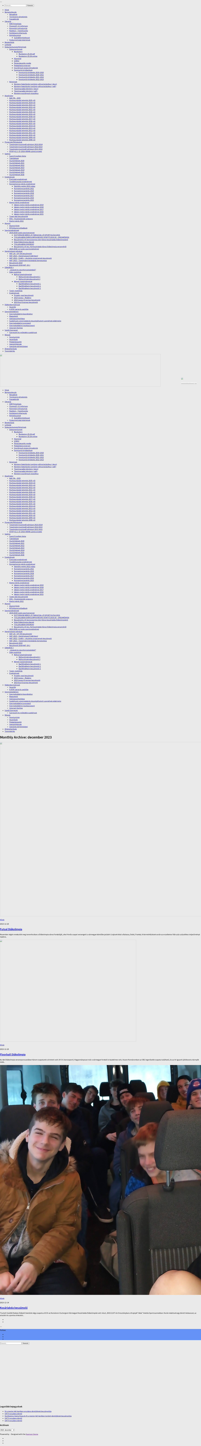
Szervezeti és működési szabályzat (23, 332)
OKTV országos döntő (13, 1413)
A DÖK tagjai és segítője (18, 309)
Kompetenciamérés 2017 (24, 195)
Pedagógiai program (22, 65)
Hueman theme (32, 1434)
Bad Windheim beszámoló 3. (30, 288)
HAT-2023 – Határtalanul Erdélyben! (23, 256)
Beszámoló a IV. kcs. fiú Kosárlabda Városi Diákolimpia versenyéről (40, 246)
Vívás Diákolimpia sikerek (24, 242)
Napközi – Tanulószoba (18, 30)
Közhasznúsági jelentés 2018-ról (22, 116)
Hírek (7, 10)
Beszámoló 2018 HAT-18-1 (19, 265)
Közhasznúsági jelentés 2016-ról (22, 121)
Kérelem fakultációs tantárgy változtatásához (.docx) (35, 84)
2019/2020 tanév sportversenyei (22, 232)
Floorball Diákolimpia (12, 1054)
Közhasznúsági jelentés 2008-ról (22, 140)
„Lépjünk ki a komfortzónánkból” (22, 270)
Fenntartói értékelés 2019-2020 (31, 72)
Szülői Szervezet (11, 330)
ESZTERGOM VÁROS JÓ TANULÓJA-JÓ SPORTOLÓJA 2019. (37, 235)
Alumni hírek (14, 225)
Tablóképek (14, 158)
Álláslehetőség (11, 349)
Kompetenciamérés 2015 (24, 200)
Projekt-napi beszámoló (24, 295)
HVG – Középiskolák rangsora (21, 219)
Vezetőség (13, 339)
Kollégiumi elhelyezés (18, 33)
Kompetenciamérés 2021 (24, 188)
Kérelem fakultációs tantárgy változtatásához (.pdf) (35, 86)
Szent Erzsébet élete (17, 156)
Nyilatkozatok (15, 35)
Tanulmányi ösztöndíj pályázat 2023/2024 (25, 144)
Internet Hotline (16, 328)
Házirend (17, 58)
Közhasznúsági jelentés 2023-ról (22, 105)
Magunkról (13, 316)
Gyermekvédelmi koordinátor (21, 314)
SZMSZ (16, 61)
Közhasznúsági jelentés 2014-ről (22, 126)
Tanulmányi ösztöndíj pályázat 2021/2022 (25, 149)
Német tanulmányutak (23, 281)
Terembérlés (10, 351)
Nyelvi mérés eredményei (19, 202)
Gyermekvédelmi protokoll (20, 323)
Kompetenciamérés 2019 (24, 191)
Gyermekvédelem (11, 311)
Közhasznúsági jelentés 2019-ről (22, 114)
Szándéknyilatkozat (22, 37)
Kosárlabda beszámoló (14, 1307)
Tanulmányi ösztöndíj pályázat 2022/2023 (25, 147)
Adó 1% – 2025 (15, 98)
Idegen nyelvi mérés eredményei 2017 (29, 209)
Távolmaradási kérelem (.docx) (26, 89)
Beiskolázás (9, 42)
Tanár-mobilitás (15, 291)
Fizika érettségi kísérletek (19, 40)
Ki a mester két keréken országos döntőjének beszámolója (28, 1411)
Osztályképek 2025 (16, 172)
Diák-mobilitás (15, 272)
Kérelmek (13, 82)
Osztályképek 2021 (16, 163)
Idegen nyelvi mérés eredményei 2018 (29, 207)
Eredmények (10, 177)
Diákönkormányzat (12, 304)
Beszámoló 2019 (15, 263)
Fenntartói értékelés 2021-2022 (31, 77)
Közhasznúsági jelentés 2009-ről (22, 137)
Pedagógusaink (15, 342)
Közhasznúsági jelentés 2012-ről (22, 130)
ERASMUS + (9, 267)
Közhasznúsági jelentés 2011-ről (22, 133)
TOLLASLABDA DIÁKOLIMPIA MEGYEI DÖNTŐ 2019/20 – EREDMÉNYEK (41, 237)
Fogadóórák (14, 19)
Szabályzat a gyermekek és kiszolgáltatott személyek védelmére (35, 321)
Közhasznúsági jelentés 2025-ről (22, 100)
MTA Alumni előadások (18, 228)
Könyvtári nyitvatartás (18, 28)
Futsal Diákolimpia (11, 929)
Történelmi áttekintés (18, 17)
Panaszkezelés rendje (22, 63)
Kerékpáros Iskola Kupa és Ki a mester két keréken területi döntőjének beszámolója (38, 1416)
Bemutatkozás (11, 12)
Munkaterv (18, 51)
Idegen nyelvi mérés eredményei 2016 (29, 212)
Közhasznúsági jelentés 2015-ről (22, 123)
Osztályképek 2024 (16, 170)
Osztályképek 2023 (16, 167)
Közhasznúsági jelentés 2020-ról (22, 112)
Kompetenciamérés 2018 (24, 193)
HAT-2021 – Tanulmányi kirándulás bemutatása (28, 260)
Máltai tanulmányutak (23, 274)
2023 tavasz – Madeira (22, 297)
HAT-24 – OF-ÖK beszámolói (20, 253)
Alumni (7, 223)
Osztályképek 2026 (16, 174)
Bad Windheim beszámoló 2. (30, 286)
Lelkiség (8, 44)
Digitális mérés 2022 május (24, 186)
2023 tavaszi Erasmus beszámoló (27, 300)
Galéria (7, 154)
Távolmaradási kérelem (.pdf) (25, 91)
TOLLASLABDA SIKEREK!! (24, 244)
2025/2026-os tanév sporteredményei (24, 249)
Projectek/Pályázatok (13, 142)
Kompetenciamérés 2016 (24, 198)
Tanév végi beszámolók (18, 216)
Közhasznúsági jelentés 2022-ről (22, 107)
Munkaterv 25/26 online (28, 56)
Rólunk (7, 335)
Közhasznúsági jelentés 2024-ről (22, 102)
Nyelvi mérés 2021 (16, 221)
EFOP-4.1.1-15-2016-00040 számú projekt (25, 151)
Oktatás (8, 21)
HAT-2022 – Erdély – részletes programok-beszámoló (30, 258)
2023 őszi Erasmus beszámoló (26, 302)
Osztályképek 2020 (16, 160)
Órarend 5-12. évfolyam (18, 26)
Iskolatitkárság (15, 344)
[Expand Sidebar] (1, 1326)
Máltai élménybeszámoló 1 (29, 277)
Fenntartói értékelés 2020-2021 (31, 75)
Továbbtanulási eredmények (20, 181)
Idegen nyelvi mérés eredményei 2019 (29, 205)
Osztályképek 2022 (16, 165)
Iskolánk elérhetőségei (18, 346)
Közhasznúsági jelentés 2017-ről (22, 119)
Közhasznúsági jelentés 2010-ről (22, 135)
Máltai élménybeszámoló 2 (29, 279)
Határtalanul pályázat (13, 251)
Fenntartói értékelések (23, 70)
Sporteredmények (12, 230)
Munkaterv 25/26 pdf (27, 54)
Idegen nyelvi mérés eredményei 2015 (29, 214)
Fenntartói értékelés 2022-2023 (31, 79)
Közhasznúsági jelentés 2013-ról (22, 128)
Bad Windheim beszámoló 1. (30, 284)
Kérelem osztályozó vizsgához (26, 93)
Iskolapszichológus (17, 318)
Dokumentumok (15, 49)
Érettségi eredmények (18, 179)
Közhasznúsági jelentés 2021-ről (22, 109)
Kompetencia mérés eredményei (22, 184)
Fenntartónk (14, 337)
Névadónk (13, 14)
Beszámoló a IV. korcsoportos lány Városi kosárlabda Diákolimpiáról (41, 239)
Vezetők (12, 307)
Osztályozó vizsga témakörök (26, 68)
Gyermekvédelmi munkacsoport (22, 325)
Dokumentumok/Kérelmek (15, 47)
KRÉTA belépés (15, 24)
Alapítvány (9, 95)
